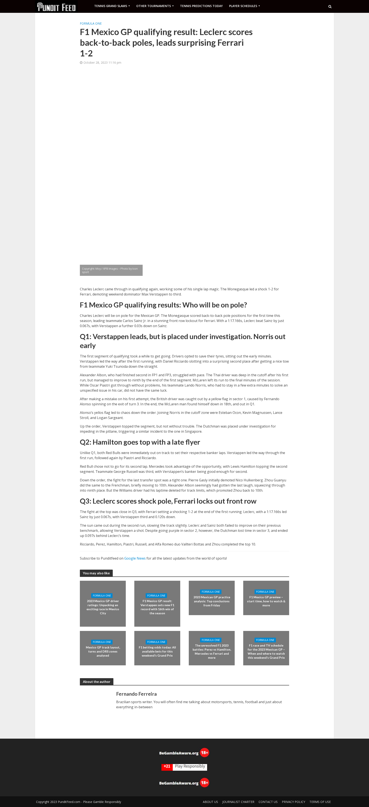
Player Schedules (243, 6)
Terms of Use (320, 802)
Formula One (91, 23)
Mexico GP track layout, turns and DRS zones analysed (103, 651)
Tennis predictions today (201, 6)
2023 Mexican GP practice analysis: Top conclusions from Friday (211, 601)
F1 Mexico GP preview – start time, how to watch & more (266, 601)
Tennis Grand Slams (110, 6)
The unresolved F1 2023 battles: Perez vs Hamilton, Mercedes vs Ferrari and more (212, 651)
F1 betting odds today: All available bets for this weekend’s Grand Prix (157, 651)
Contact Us (268, 802)
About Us (210, 802)
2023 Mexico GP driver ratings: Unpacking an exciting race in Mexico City (102, 607)
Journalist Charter (238, 802)
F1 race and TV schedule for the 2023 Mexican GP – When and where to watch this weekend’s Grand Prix (266, 651)
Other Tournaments (153, 6)
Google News (135, 558)
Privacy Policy (293, 802)
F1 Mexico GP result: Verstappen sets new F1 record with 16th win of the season (157, 607)
